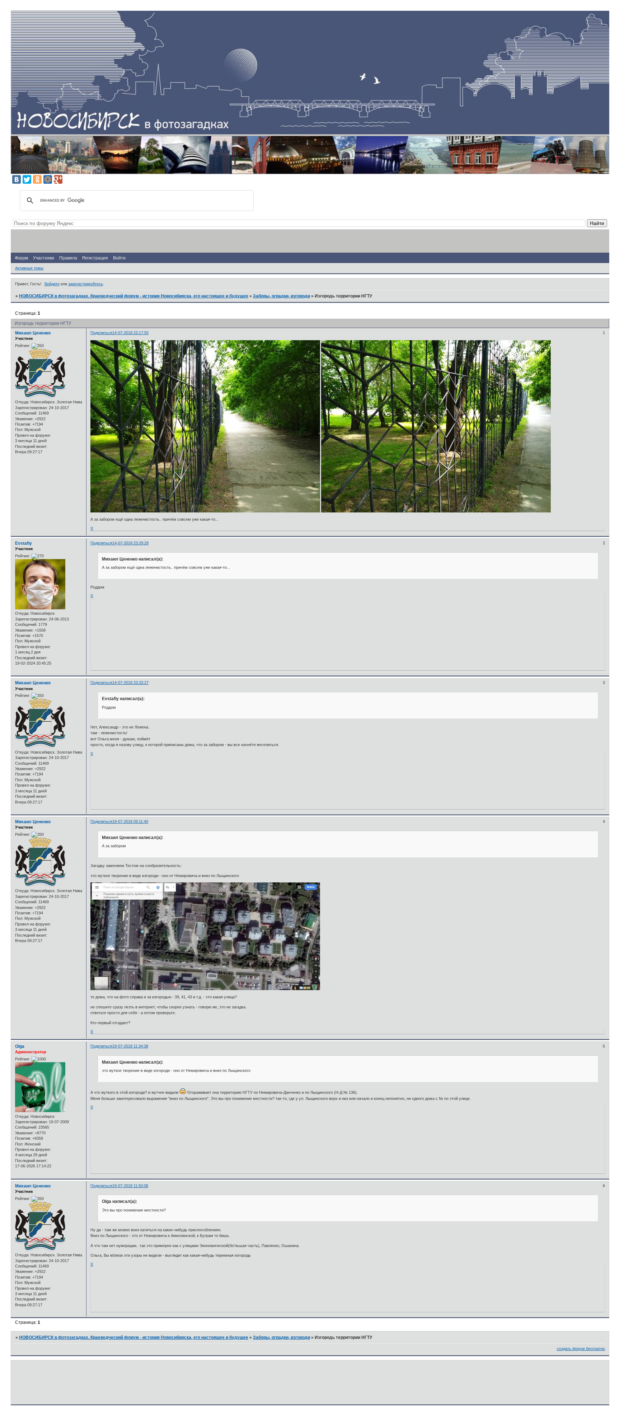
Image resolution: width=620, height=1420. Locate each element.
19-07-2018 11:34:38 (130, 1046)
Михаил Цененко (33, 333)
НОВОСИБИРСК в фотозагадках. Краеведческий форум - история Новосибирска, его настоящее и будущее (133, 296)
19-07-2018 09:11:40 (130, 821)
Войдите (52, 284)
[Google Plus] (58, 179)
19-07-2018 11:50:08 (130, 1186)
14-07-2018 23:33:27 (130, 682)
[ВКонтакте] (16, 179)
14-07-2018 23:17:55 (130, 333)
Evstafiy (23, 543)
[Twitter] (27, 179)
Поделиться (101, 333)
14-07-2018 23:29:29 (130, 543)
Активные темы (29, 268)
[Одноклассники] (37, 179)
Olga (19, 1046)
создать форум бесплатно (581, 1348)
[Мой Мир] (47, 179)
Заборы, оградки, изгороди (281, 296)
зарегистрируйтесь (85, 284)
